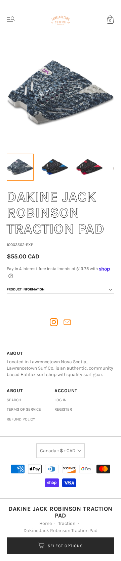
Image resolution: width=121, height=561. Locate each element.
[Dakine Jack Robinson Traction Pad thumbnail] (20, 167)
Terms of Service (24, 409)
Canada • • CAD (57, 451)
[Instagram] (54, 322)
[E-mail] (67, 322)
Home (45, 523)
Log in (60, 400)
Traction (66, 523)
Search (14, 400)
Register (63, 409)
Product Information (25, 289)
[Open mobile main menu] (11, 19)
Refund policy (21, 419)
